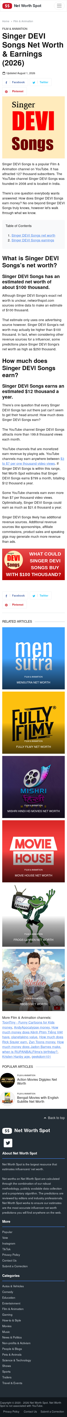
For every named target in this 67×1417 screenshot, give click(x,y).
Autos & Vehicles (13, 1286)
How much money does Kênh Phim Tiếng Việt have (32, 1032)
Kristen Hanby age (16, 1056)
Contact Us (9, 1260)
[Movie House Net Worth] (33, 851)
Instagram (8, 1243)
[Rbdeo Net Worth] (33, 980)
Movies (7, 1326)
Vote (5, 1237)
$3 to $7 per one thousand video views (33, 461)
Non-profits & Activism (16, 1343)
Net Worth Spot (27, 5)
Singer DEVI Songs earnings (33, 240)
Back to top (56, 1117)
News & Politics (12, 1337)
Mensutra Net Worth (33, 682)
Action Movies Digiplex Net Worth (37, 1081)
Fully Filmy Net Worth (33, 746)
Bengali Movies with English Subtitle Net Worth (38, 1099)
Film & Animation (23, 21)
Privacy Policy (11, 1254)
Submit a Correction (15, 1266)
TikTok (6, 1249)
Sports (6, 1371)
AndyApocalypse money (32, 1027)
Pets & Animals (12, 1354)
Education (8, 1297)
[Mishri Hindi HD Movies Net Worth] (33, 787)
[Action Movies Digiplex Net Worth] (7, 1080)
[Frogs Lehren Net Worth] (33, 916)
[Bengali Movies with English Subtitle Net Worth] (7, 1098)
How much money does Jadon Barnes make (33, 1044)
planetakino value (24, 1037)
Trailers (7, 1377)
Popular (7, 1232)
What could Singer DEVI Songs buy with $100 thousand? (33, 564)
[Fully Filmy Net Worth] (33, 723)
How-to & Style (11, 1320)
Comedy (7, 1292)
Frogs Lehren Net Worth (33, 939)
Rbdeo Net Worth (33, 1004)
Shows (6, 1366)
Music (6, 1332)
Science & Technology (16, 1360)
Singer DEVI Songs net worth (33, 235)
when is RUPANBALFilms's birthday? (30, 1051)
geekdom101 (41, 1056)
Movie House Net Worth (33, 875)
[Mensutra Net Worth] (33, 658)
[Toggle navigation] (59, 5)
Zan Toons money (42, 1042)
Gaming (7, 1314)
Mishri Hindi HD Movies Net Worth (33, 811)
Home (5, 21)
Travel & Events (12, 1383)
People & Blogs (12, 1349)
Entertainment (11, 1303)
